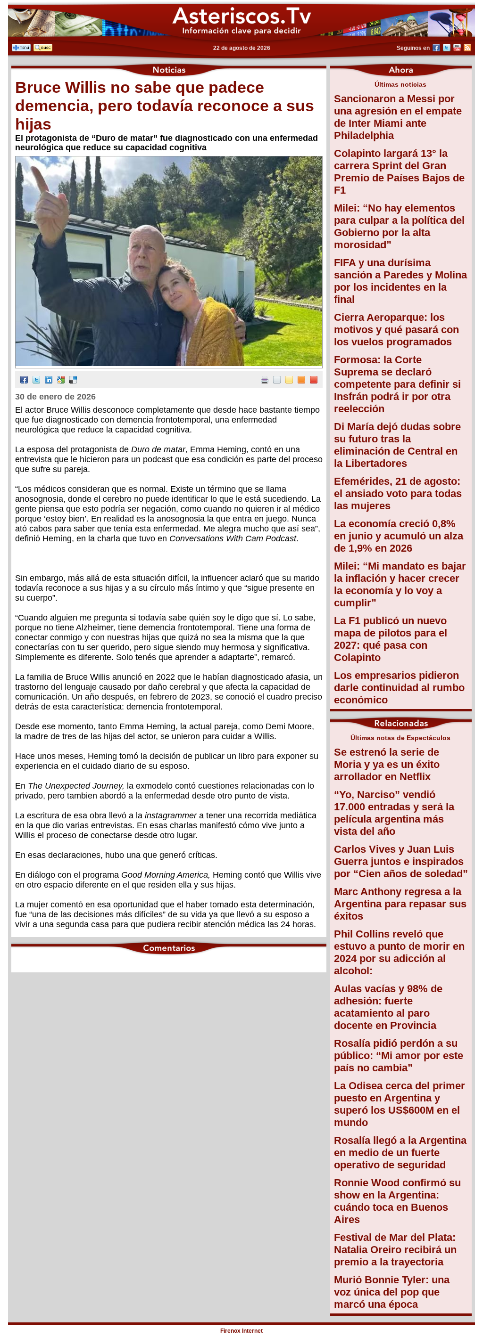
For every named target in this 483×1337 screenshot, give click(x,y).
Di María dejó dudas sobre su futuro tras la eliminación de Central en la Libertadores (397, 445)
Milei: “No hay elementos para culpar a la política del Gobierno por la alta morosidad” (399, 226)
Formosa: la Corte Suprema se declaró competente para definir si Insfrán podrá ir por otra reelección (397, 384)
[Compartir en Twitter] (36, 381)
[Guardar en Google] (61, 381)
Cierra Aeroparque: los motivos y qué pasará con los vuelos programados (396, 329)
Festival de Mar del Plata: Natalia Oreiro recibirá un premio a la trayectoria (395, 1249)
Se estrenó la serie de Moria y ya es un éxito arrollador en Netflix (387, 764)
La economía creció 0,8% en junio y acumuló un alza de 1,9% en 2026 (398, 536)
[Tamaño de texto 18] (313, 381)
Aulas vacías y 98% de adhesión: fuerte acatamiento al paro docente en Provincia (388, 1007)
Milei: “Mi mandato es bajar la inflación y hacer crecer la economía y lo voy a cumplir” (400, 584)
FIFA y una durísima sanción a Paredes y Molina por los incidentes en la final (400, 281)
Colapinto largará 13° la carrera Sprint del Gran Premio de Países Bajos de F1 (399, 171)
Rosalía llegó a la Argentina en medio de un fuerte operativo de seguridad (400, 1152)
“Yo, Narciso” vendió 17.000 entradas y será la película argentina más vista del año (394, 813)
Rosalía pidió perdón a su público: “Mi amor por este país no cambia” (398, 1055)
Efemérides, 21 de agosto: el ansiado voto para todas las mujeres (398, 493)
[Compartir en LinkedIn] (48, 381)
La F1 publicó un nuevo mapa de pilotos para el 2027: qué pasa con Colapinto (390, 639)
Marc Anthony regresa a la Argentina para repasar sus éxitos (400, 904)
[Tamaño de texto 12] (277, 381)
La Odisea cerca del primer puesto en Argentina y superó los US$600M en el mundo (399, 1104)
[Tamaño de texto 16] (301, 381)
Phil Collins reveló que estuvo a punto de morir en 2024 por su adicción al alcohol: (399, 952)
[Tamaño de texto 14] (289, 381)
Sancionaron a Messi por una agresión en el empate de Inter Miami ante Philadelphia (398, 117)
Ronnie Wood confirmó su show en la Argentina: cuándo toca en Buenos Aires (397, 1201)
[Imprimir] (264, 381)
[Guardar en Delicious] (73, 381)
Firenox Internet (241, 1331)
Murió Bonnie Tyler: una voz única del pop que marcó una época (392, 1292)
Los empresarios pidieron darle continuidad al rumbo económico (399, 687)
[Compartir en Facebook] (24, 381)
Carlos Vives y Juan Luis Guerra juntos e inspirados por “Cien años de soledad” (401, 861)
